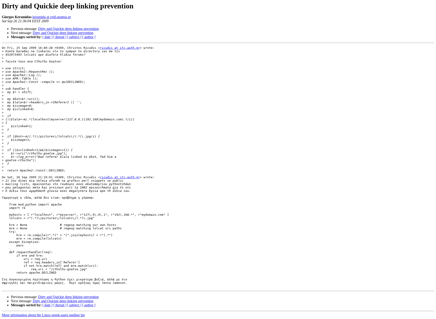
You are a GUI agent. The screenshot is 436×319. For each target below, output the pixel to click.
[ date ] (47, 37)
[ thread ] (59, 37)
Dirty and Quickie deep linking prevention (68, 29)
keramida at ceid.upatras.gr (51, 17)
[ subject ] (74, 37)
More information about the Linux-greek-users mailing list (43, 315)
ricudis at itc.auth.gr (120, 47)
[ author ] (88, 37)
